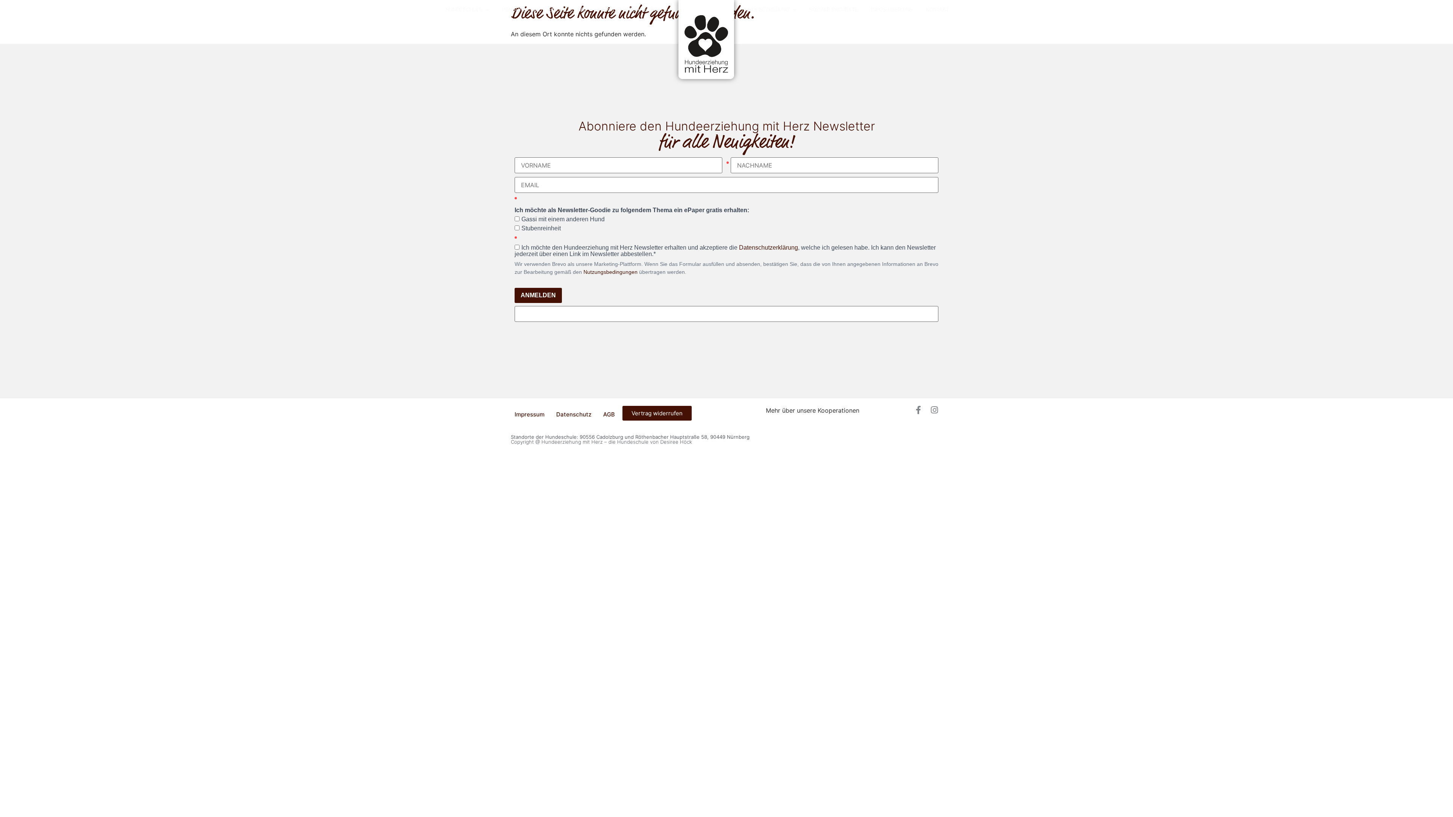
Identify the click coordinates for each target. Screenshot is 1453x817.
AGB (609, 414)
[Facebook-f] (918, 410)
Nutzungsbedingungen (610, 272)
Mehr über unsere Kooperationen (812, 410)
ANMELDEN (538, 295)
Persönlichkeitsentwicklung (543, 9)
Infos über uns (892, 9)
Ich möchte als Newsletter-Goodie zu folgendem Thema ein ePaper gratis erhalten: (632, 210)
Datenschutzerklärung (768, 247)
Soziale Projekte (833, 9)
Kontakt (937, 9)
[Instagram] (934, 410)
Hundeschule (464, 9)
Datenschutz (573, 414)
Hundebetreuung (765, 9)
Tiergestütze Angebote (630, 9)
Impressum (529, 414)
